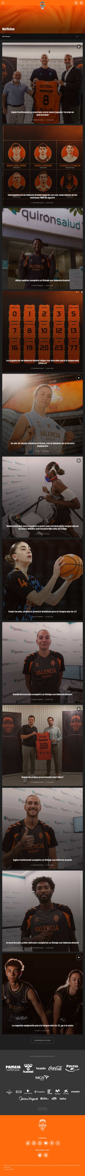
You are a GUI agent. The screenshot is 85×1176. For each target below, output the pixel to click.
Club (38, 451)
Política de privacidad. (36, 1165)
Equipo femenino (38, 285)
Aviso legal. (25, 1165)
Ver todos (42, 1109)
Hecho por (9, 1169)
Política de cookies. (49, 1165)
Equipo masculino (38, 120)
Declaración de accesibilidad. (65, 1165)
